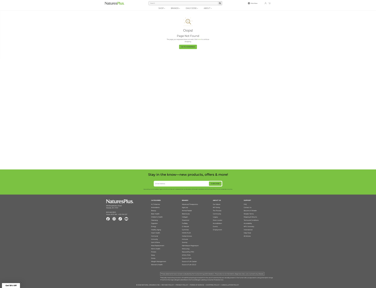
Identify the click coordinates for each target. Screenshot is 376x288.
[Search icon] (220, 3)
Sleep (153, 255)
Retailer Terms (249, 214)
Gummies (185, 230)
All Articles (247, 236)
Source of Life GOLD (189, 265)
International (248, 230)
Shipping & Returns (250, 217)
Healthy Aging (156, 230)
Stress (153, 258)
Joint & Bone (155, 242)
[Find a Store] (254, 3)
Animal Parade (187, 211)
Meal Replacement (157, 246)
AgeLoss (185, 207)
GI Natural (185, 226)
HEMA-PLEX (186, 233)
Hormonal (154, 236)
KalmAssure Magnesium (190, 246)
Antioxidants (155, 207)
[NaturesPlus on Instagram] (114, 219)
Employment (217, 230)
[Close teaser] (21, 282)
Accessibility (248, 223)
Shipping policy (213, 285)
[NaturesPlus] (114, 3)
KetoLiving (185, 249)
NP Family (216, 207)
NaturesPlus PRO (188, 252)
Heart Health (155, 233)
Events (215, 226)
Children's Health (157, 217)
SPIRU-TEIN (186, 255)
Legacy (215, 217)
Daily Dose (247, 233)
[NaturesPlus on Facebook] (108, 219)
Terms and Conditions (251, 220)
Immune (185, 239)
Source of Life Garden (189, 261)
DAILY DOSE (191, 8)
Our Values (216, 204)
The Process (217, 211)
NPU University (249, 226)
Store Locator (217, 220)
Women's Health (157, 265)
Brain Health (155, 214)
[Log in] (265, 3)
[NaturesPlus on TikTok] (120, 219)
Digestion (154, 223)
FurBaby (185, 223)
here (199, 39)
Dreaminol (185, 220)
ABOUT (207, 8)
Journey (184, 242)
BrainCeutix (186, 214)
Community (217, 214)
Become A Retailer (250, 211)
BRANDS (175, 8)
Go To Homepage (188, 47)
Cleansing (154, 220)
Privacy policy (182, 285)
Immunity (154, 239)
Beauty (153, 211)
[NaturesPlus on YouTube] (126, 219)
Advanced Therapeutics (190, 204)
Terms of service (197, 285)
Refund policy (168, 285)
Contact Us (247, 207)
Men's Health (155, 249)
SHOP (161, 8)
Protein (153, 252)
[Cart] (269, 3)
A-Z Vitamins (155, 204)
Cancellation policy (230, 285)
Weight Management (158, 261)
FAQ (245, 204)
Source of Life (186, 258)
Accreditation (217, 223)
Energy (153, 226)
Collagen (185, 217)
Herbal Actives (187, 236)
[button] (11, 285)
